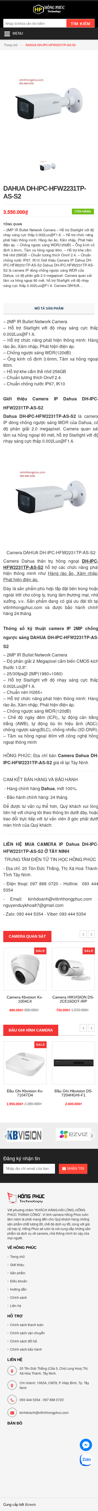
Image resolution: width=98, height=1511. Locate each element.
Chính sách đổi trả (23, 1341)
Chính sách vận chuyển (27, 1332)
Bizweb (30, 1504)
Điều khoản (18, 1281)
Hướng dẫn (18, 1289)
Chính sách (18, 1297)
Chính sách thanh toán (27, 1324)
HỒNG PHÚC (82, 859)
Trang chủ (10, 45)
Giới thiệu (17, 1264)
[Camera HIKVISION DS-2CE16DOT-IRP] (73, 969)
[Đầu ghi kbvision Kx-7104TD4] (24, 1063)
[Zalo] (86, 1460)
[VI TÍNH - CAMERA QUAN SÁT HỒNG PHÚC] (49, 10)
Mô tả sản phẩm (49, 308)
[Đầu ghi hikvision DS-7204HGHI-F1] (73, 1063)
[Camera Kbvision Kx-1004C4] (24, 969)
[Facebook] (86, 1445)
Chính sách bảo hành (26, 1349)
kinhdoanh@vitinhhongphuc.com (44, 1412)
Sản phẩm (17, 1272)
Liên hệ (15, 1305)
